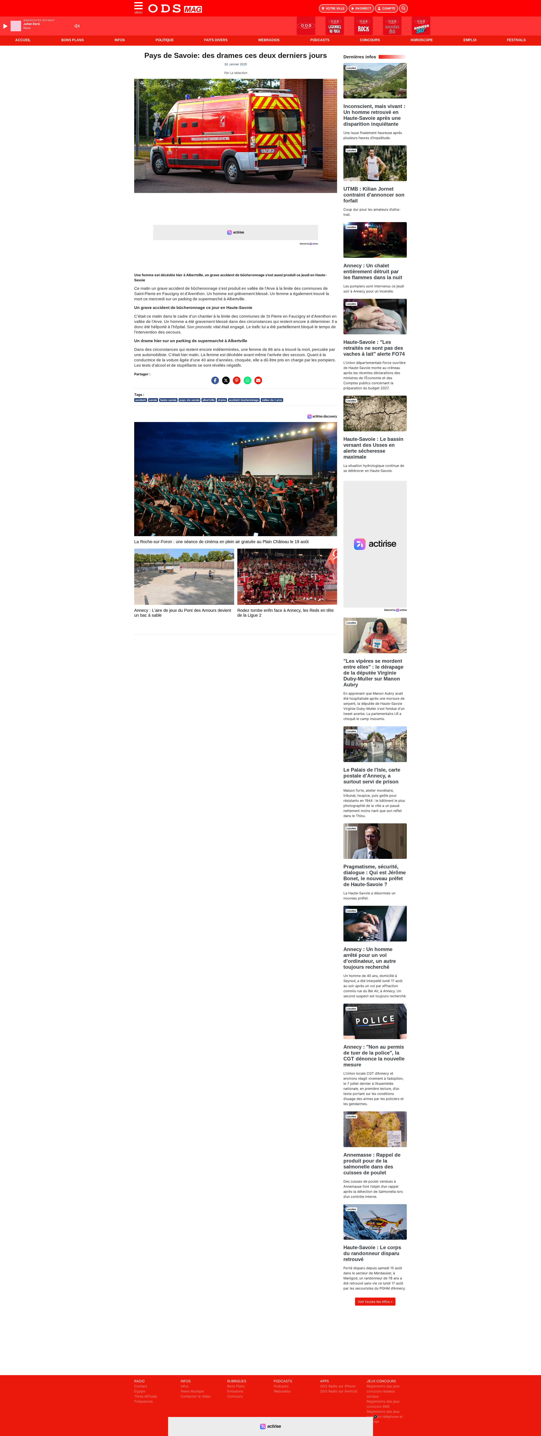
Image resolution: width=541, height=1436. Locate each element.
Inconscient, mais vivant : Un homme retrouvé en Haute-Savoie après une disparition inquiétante (374, 115)
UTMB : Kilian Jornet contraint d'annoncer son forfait (373, 195)
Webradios (269, 40)
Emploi (469, 40)
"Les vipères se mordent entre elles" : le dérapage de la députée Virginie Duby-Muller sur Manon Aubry (373, 672)
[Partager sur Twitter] (225, 382)
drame (222, 400)
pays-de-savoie (189, 400)
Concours (370, 40)
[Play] (5, 26)
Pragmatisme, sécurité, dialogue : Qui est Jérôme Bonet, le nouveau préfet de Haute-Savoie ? (374, 875)
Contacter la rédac (196, 1396)
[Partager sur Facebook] (214, 382)
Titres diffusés (145, 1396)
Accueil (23, 40)
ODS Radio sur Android (338, 1391)
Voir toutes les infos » (375, 1301)
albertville (208, 400)
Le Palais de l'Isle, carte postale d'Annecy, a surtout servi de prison (371, 775)
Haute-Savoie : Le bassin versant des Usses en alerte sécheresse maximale (373, 448)
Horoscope (422, 40)
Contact (140, 1386)
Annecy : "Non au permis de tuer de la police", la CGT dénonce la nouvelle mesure (373, 1055)
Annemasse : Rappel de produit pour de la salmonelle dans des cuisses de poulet (371, 1163)
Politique (165, 40)
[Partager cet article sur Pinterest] (235, 382)
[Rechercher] (403, 8)
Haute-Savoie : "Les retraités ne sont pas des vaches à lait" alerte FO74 (374, 348)
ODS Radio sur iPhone (337, 1386)
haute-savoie (168, 400)
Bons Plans (72, 40)
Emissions (235, 1391)
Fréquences (143, 1401)
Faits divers (216, 40)
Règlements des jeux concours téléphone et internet (385, 1416)
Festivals (516, 40)
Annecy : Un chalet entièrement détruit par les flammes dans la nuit (372, 271)
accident (140, 400)
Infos (120, 40)
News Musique (192, 1391)
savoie (153, 400)
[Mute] (77, 26)
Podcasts (319, 40)
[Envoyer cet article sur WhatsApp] (246, 382)
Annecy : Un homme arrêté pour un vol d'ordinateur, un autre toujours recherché (369, 958)
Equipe (139, 1391)
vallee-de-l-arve (272, 400)
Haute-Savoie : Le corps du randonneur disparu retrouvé (372, 1253)
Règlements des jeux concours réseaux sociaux (383, 1391)
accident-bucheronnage (244, 400)
